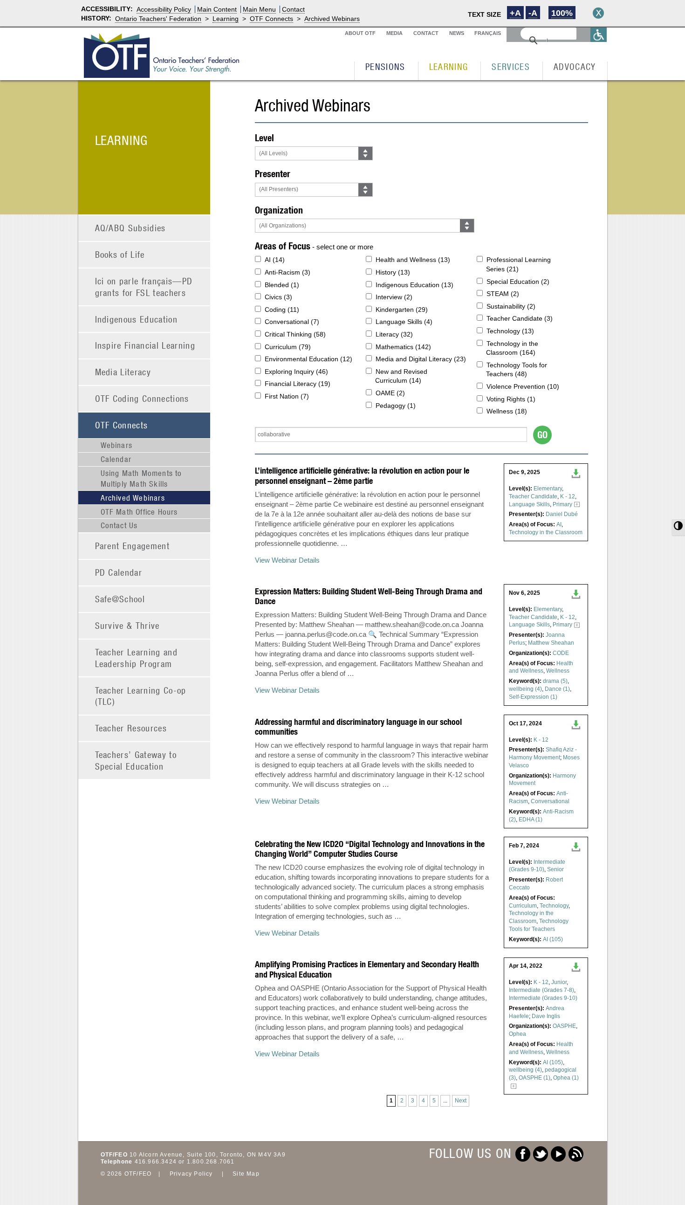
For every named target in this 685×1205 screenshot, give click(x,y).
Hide (598, 13)
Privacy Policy (191, 1174)
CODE (561, 653)
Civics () (278, 297)
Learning (225, 18)
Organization (279, 210)
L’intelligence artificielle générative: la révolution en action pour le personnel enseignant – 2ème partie (362, 475)
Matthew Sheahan (551, 643)
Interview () (394, 297)
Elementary (548, 488)
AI (559, 524)
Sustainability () (510, 306)
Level (264, 138)
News (456, 33)
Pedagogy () (396, 405)
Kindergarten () (402, 309)
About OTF (360, 33)
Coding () (282, 309)
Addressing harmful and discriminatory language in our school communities (358, 726)
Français (487, 33)
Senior (555, 869)
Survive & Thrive (127, 625)
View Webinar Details (287, 560)
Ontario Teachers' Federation (158, 18)
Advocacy (575, 66)
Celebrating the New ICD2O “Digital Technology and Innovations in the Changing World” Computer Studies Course (370, 849)
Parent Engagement (132, 545)
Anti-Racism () (287, 272)
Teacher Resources (131, 728)
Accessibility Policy (164, 9)
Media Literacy (123, 371)
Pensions (385, 66)
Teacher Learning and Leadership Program (136, 658)
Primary (562, 504)
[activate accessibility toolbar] (598, 35)
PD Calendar (119, 572)
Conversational (550, 801)
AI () (275, 259)
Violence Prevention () (522, 386)
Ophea (517, 1034)
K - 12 (567, 496)
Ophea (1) (566, 1077)
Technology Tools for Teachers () (516, 369)
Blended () (282, 285)
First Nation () (287, 396)
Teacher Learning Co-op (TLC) (140, 696)
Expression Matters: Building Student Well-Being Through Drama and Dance (368, 596)
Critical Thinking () (295, 334)
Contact (293, 9)
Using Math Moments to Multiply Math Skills (141, 478)
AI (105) (553, 939)
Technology (554, 905)
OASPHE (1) (534, 1077)
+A (515, 13)
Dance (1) (557, 689)
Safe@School (120, 598)
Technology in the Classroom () (512, 348)
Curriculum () (288, 347)
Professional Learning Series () (518, 264)
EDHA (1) (530, 819)
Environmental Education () (308, 359)
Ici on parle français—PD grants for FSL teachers (144, 286)
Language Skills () (404, 321)
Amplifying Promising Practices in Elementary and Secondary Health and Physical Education (367, 969)
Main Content (217, 9)
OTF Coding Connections (142, 398)
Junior (559, 982)
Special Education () (517, 281)
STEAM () (502, 293)
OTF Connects (271, 18)
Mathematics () (403, 347)
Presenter (272, 173)
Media (394, 33)
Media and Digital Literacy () (421, 359)
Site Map (246, 1174)
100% (562, 13)
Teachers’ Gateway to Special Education (136, 760)
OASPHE (564, 1026)
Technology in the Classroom (545, 532)
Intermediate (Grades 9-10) (543, 998)
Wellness (557, 671)
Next (460, 1100)
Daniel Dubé (562, 514)
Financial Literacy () (297, 383)
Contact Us (119, 525)
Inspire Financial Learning (145, 345)
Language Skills (529, 504)
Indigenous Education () (414, 285)
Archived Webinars (332, 18)
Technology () (510, 331)
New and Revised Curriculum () (401, 376)
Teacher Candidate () (519, 318)
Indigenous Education (136, 319)
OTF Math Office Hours (139, 511)
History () (393, 272)
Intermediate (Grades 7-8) (541, 990)
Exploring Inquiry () (296, 371)
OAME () (390, 393)
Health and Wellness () (413, 259)
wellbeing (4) (525, 689)
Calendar (116, 459)
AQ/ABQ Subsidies (130, 227)
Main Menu (259, 9)
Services (511, 66)
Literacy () (394, 334)
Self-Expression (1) (533, 697)
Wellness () (506, 411)
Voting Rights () (510, 399)
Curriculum (523, 905)
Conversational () (292, 321)
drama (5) (555, 681)
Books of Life (120, 254)
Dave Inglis (546, 1016)
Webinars (117, 445)
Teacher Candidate (533, 496)
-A (532, 13)
